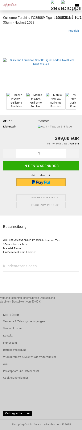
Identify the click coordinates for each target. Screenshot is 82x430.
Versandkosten (12, 328)
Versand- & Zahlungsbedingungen (24, 321)
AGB (5, 363)
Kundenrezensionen (20, 266)
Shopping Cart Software (26, 424)
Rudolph (74, 30)
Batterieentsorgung (14, 349)
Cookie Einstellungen (16, 377)
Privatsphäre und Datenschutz (21, 371)
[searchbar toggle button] (55, 5)
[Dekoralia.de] (8, 5)
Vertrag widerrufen (17, 413)
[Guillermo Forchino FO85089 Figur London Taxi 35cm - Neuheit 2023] (41, 60)
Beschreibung (14, 226)
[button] (9, 153)
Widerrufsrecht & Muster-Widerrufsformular (29, 357)
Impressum (10, 342)
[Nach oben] (70, 424)
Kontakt (8, 335)
